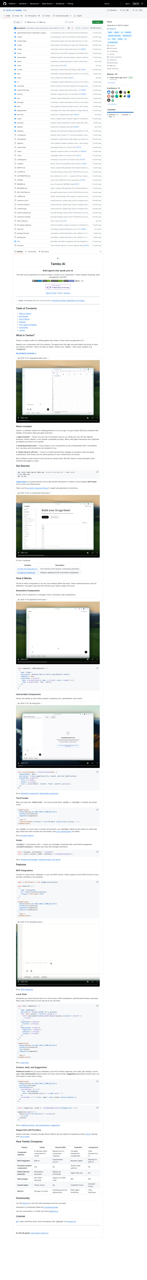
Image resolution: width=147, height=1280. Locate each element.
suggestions (55, 1125)
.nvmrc (19, 155)
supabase (20, 131)
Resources (34, 4)
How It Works (24, 319)
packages (20, 102)
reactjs (120, 39)
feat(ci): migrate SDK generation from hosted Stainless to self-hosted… (73, 168)
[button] (97, 472)
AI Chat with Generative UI (27, 569)
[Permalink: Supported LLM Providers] (14, 1130)
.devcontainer (21, 57)
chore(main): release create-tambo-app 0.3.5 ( (65, 49)
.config (19, 49)
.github (19, 61)
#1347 (82, 159)
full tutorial (56, 859)
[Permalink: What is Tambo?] (14, 335)
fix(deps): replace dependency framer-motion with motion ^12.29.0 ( (72, 98)
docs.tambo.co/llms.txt (39, 1233)
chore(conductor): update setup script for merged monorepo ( (70, 200)
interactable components (49, 793)
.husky (19, 65)
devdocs (20, 94)
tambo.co (113, 29)
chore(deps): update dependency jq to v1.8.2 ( (65, 229)
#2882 (83, 49)
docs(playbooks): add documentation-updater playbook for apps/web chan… (75, 37)
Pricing (70, 4)
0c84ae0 (77, 28)
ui (125, 39)
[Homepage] (4, 3)
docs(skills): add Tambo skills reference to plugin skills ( (68, 110)
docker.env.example (23, 217)
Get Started (23, 316)
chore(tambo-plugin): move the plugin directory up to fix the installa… (73, 41)
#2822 (86, 245)
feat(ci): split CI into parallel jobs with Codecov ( (66, 163)
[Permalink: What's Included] (14, 426)
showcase (20, 123)
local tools (25, 1063)
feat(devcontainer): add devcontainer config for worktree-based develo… (74, 57)
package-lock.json (23, 233)
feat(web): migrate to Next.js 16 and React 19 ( (65, 94)
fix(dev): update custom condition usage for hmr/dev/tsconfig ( (71, 118)
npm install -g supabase (68, 176)
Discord (67, 293)
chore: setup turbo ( (57, 65)
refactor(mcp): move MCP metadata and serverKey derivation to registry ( (74, 53)
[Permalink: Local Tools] (14, 994)
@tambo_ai (54, 1211)
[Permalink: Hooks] (14, 840)
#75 (65, 65)
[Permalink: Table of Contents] (14, 308)
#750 (71, 78)
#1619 (83, 69)
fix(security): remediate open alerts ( (62, 114)
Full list (88, 1134)
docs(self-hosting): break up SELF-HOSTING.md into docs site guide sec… (74, 172)
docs (18, 98)
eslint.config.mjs (22, 221)
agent (110, 32)
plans (18, 106)
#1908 (84, 163)
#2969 (83, 229)
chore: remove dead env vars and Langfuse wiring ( (67, 245)
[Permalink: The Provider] (14, 798)
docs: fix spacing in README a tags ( (62, 184)
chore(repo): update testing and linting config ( (65, 69)
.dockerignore (21, 139)
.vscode (19, 69)
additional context (28, 1125)
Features (22, 322)
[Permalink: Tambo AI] (14, 264)
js (108, 39)
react (113, 39)
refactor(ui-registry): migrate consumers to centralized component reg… (74, 225)
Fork (125, 10)
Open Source (47, 4)
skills (18, 241)
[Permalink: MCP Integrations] (14, 870)
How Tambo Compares (28, 325)
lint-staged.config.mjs (24, 225)
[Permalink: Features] (14, 864)
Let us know (24, 1136)
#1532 (83, 180)
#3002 (76, 114)
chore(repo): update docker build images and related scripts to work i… (73, 139)
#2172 (79, 147)
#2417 (77, 184)
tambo (19, 10)
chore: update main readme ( (60, 78)
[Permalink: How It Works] (14, 578)
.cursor (19, 53)
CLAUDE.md (21, 172)
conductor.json (22, 208)
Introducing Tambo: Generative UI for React (68, 301)
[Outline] (100, 251)
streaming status (45, 859)
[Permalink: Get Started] (14, 465)
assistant (128, 32)
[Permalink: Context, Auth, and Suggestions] (14, 1067)
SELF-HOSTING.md (23, 192)
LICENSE (20, 180)
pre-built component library (37, 488)
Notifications (113, 10)
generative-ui (127, 35)
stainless (20, 127)
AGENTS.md (21, 168)
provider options (27, 835)
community (20, 86)
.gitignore (20, 143)
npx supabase (83, 176)
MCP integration (27, 989)
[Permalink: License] (14, 1216)
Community (23, 327)
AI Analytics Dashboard (26, 573)
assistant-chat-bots (114, 35)
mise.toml (20, 229)
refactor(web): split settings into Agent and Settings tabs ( (69, 45)
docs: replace (54, 176)
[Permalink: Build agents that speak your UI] (14, 270)
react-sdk (20, 114)
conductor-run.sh (22, 200)
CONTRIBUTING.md (23, 176)
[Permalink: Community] (14, 1198)
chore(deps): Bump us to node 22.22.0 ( (63, 147)
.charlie (19, 37)
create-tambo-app (23, 90)
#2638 (88, 86)
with (77, 176)
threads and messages (29, 859)
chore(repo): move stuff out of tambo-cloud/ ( (65, 159)
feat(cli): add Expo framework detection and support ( (68, 86)
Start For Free (51, 293)
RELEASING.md (22, 188)
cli (17, 82)
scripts (19, 118)
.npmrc (19, 151)
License (22, 330)
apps (18, 74)
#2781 (89, 110)
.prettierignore (21, 159)
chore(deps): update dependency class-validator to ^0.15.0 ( (46, 28)
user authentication (43, 1125)
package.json (21, 237)
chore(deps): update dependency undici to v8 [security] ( (69, 61)
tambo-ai (10, 10)
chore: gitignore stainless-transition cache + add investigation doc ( (72, 106)
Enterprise (60, 4)
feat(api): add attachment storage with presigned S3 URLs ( (70, 131)
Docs (60, 293)
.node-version (21, 147)
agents (117, 32)
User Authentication (63, 831)
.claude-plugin (21, 41)
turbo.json (20, 245)
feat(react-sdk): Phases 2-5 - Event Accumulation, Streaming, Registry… (74, 135)
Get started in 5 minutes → (26, 353)
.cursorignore (21, 135)
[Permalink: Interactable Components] (14, 694)
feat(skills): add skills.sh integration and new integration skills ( (70, 241)
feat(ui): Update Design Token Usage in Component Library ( (70, 196)
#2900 (83, 94)
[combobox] (79, 22)
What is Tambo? (25, 313)
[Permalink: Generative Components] (14, 590)
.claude (19, 45)
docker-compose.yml (24, 213)
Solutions (23, 4)
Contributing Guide (51, 1207)
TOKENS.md (21, 196)
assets (19, 78)
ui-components (112, 42)
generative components (30, 793)
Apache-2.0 (71, 1221)
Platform (12, 4)
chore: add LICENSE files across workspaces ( (65, 180)
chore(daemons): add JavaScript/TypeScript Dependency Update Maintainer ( (76, 33)
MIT (17, 1221)
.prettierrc (20, 163)
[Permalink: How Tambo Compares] (14, 1141)
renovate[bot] (20, 28)
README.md (21, 184)
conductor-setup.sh (23, 204)
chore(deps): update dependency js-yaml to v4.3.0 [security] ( (71, 74)
